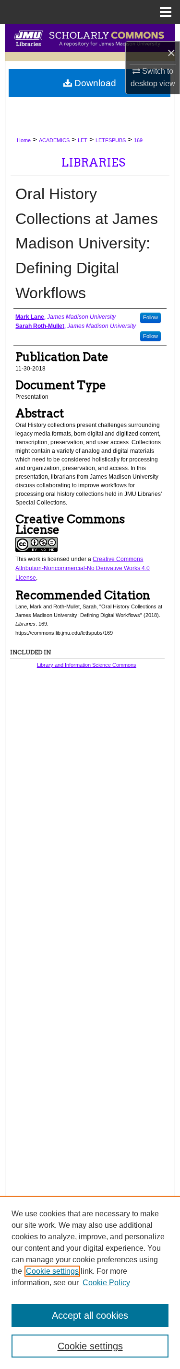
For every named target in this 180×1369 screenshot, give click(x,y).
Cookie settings (52, 1271)
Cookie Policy (106, 1283)
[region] (90, 1282)
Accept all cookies (90, 1315)
